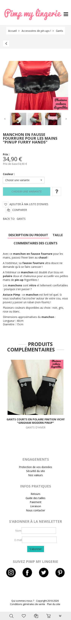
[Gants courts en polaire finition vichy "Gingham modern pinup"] (35, 387)
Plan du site (53, 604)
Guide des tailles (35, 498)
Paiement (35, 502)
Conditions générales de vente (27, 604)
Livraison (35, 506)
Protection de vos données (35, 467)
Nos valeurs (35, 475)
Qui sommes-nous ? (22, 600)
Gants (59, 31)
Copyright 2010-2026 (47, 600)
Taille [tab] (58, 235)
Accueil (12, 31)
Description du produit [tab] (28, 235)
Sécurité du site (35, 471)
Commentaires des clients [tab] (35, 243)
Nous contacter (35, 510)
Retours (35, 494)
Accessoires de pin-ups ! (36, 31)
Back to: (14, 218)
